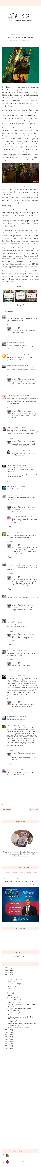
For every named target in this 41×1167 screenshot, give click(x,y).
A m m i (9, 650)
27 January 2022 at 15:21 (21, 769)
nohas (9, 342)
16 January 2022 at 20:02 (27, 441)
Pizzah (9, 427)
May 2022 (11, 993)
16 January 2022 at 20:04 (27, 411)
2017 (7, 1039)
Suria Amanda (11, 354)
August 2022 (12, 986)
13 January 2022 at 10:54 (27, 379)
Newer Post (7, 809)
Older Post (34, 809)
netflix (24, 34)
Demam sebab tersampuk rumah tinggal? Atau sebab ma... (21, 1024)
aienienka (10, 365)
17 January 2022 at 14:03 (18, 675)
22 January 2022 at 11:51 (25, 716)
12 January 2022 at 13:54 (20, 316)
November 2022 (13, 979)
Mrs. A (9, 675)
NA (8, 532)
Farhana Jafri (11, 395)
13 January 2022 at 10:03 (23, 395)
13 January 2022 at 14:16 (19, 427)
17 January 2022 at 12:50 (27, 577)
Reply (8, 321)
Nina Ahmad (11, 595)
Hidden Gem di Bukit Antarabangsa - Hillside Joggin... (20, 1009)
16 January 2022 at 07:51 (21, 563)
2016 (7, 1041)
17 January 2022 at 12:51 (27, 605)
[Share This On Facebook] (18, 305)
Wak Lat (9, 316)
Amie (8, 486)
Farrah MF (10, 769)
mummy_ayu (12, 621)
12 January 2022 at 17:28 (18, 342)
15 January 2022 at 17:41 (16, 532)
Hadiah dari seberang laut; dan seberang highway (21, 1005)
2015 (7, 1044)
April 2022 (11, 995)
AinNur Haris (11, 465)
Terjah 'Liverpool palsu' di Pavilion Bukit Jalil (20, 873)
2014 (7, 1046)
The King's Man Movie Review (18, 1028)
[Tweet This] (21, 305)
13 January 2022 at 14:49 (22, 465)
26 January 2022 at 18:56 (27, 753)
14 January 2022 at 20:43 (18, 486)
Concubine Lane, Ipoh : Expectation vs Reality (20, 1014)
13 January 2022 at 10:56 (27, 328)
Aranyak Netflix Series (15, 1021)
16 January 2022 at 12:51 (22, 595)
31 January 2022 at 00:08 (25, 516)
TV (29, 34)
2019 (7, 1034)
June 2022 (11, 991)
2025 (7, 968)
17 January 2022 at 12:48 (27, 545)
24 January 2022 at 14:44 (18, 725)
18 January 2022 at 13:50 (27, 702)
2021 (7, 1030)
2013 (7, 1048)
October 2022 (12, 981)
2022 (7, 975)
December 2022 (13, 977)
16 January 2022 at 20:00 (27, 507)
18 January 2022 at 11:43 (23, 450)
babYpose (10, 563)
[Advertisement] (20, 1073)
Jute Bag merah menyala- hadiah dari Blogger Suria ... (20, 1018)
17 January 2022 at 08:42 (15, 622)
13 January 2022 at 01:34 (21, 365)
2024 (7, 970)
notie (8, 725)
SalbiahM (14, 328)
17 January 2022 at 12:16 (20, 650)
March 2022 (11, 997)
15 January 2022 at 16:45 (20, 495)
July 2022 (10, 988)
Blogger (25, 1146)
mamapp (10, 495)
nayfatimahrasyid (12, 716)
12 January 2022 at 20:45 (23, 354)
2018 (7, 1037)
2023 (7, 972)
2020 (7, 1032)
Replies (11, 324)
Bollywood (15, 34)
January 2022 (12, 1002)
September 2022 (13, 984)
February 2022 (12, 1000)
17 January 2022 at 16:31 (27, 634)
